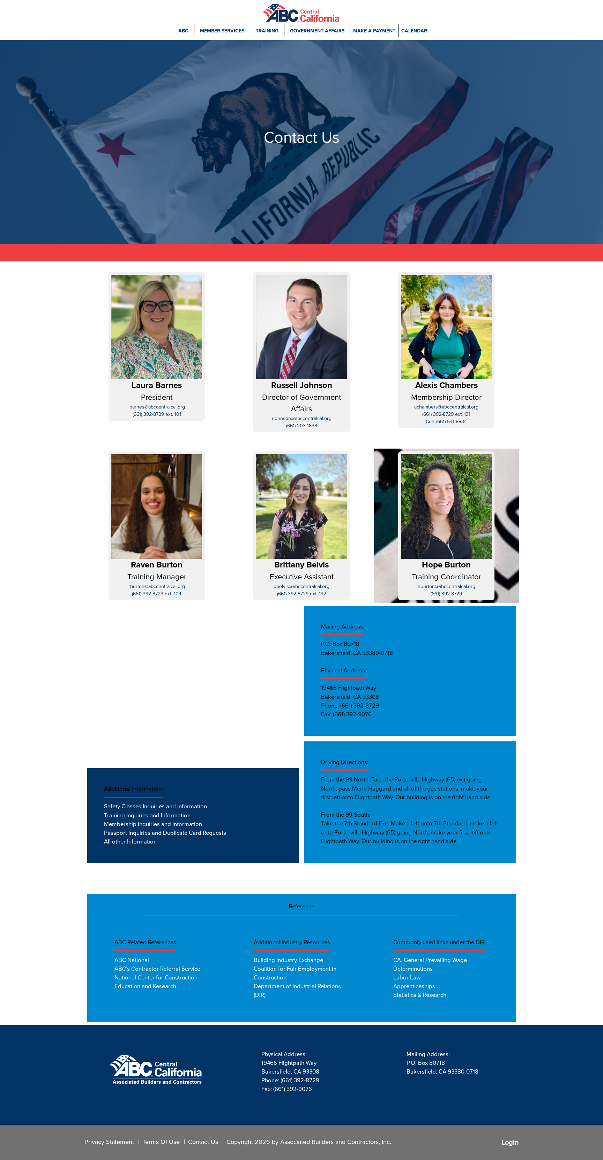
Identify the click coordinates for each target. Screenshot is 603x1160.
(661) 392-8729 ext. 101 (157, 414)
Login (510, 1142)
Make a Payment (374, 31)
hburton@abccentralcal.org (446, 586)
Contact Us (203, 1142)
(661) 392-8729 (446, 594)
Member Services (222, 31)
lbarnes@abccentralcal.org (156, 407)
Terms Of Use (161, 1142)
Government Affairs (317, 31)
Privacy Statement (109, 1142)
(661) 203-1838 (301, 426)
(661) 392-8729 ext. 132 (301, 594)
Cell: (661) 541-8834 (446, 422)
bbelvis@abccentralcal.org (301, 586)
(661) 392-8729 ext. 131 (446, 414)
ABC (183, 31)
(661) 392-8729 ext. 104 (156, 594)
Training (267, 31)
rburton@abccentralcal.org (156, 586)
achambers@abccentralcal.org (446, 407)
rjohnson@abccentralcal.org (302, 418)
